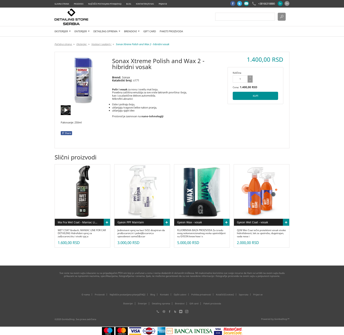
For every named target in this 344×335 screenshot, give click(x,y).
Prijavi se (163, 4)
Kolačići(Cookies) (225, 294)
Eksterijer (61, 31)
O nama (86, 294)
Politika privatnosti (201, 294)
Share (68, 133)
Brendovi (130, 31)
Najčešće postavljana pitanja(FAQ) (104, 4)
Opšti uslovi (180, 294)
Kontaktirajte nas (145, 4)
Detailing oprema (105, 31)
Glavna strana (62, 4)
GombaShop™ (281, 318)
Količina (237, 72)
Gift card (149, 31)
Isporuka (243, 294)
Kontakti (164, 294)
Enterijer (80, 31)
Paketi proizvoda (171, 31)
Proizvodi (78, 4)
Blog (128, 4)
